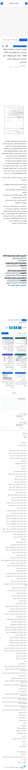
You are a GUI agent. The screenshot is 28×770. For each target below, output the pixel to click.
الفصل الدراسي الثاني (21, 658)
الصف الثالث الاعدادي (21, 555)
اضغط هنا (22, 261)
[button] (20, 327)
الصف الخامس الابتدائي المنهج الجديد (17, 611)
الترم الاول (23, 460)
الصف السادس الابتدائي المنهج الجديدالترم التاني (14, 650)
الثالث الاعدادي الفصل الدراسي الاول (17, 474)
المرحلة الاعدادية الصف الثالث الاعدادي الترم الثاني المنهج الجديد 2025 (14, 702)
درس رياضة (14, 3)
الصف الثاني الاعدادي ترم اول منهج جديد (16, 590)
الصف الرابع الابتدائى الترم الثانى (18, 621)
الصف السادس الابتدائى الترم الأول (18, 637)
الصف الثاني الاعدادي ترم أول (20, 46)
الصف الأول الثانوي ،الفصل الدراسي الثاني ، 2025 (14, 531)
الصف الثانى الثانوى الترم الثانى (18, 595)
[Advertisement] (14, 22)
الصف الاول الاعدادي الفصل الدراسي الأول (16, 515)
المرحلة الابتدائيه (22, 675)
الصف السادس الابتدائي (20, 635)
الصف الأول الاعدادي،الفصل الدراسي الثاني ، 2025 (14, 529)
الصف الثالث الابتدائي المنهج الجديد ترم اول (16, 549)
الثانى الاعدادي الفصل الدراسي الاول (17, 484)
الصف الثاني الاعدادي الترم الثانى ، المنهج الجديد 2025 (15, 584)
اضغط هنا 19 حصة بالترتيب (16, 276)
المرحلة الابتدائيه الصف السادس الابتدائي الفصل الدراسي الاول (15, 685)
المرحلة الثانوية (22, 712)
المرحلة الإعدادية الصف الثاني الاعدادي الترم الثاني (14, 709)
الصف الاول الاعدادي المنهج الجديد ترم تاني (16, 523)
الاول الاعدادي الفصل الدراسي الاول (17, 450)
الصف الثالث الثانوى (21, 568)
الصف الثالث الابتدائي (21, 542)
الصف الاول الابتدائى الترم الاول (18, 500)
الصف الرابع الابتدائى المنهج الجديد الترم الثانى (15, 629)
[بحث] (2, 3)
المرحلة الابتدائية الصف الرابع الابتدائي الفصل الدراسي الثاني (16, 669)
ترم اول (24, 741)
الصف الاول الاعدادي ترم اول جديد (18, 526)
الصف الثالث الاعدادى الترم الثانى (18, 557)
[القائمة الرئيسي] (26, 3)
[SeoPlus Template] (22, 767)
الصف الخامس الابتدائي (20, 603)
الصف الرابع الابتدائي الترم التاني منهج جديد (16, 619)
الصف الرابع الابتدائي (21, 616)
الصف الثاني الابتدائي (21, 570)
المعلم (24, 723)
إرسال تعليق (22, 398)
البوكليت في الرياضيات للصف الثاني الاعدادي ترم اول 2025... (8, 348)
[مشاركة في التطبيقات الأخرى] (6, 327)
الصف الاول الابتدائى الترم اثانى (18, 497)
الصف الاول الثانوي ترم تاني (19, 536)
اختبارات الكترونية (22, 445)
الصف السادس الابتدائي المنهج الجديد (17, 645)
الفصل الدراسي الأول (21, 653)
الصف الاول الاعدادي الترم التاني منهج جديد (16, 510)
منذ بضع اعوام (22, 345)
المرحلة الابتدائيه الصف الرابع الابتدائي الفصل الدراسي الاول (16, 681)
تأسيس (24, 736)
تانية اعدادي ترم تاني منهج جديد (18, 738)
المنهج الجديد (23, 725)
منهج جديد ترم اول (22, 762)
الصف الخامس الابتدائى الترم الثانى (17, 608)
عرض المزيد (5, 333)
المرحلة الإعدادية (22, 688)
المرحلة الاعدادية (22, 322)
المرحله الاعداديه (22, 720)
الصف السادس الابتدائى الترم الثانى (17, 642)
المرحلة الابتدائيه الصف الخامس (18, 678)
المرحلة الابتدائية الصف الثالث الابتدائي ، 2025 (15, 666)
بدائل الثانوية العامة (21, 733)
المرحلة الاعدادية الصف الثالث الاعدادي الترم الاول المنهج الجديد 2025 (14, 698)
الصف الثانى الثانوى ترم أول (19, 598)
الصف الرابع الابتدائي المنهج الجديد (18, 624)
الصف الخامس (22, 601)
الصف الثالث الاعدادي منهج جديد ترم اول (16, 565)
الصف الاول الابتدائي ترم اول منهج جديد (17, 505)
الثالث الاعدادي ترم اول (20, 476)
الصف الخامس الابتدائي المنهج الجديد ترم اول (15, 614)
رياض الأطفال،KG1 (21, 751)
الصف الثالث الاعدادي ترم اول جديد (17, 563)
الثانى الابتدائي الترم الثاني (20, 481)
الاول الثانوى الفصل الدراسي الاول (18, 455)
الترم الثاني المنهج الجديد (20, 471)
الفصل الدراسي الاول (21, 656)
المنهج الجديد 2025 (21, 728)
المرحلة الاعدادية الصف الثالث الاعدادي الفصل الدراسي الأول (15, 706)
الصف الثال (23, 539)
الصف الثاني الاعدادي (21, 578)
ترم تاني (24, 743)
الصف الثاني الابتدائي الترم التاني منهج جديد (16, 576)
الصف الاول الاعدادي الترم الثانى (18, 513)
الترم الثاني (23, 468)
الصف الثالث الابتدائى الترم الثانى (18, 544)
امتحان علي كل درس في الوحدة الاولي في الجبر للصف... (21, 383)
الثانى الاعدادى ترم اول (20, 492)
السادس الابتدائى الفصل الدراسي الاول (17, 495)
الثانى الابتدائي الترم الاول (20, 479)
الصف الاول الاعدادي (21, 508)
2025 (25, 437)
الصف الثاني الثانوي (21, 593)
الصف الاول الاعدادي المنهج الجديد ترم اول (16, 521)
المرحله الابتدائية (22, 715)
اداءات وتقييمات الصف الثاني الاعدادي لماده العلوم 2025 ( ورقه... (21, 348)
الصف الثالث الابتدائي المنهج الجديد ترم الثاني (15, 547)
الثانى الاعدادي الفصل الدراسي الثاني (17, 489)
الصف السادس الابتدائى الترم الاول (18, 640)
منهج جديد (23, 759)
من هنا (24, 268)
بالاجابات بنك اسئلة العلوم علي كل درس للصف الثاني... (22, 365)
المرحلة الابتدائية (22, 663)
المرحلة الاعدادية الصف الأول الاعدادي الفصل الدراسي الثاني (16, 694)
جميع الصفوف (22, 746)
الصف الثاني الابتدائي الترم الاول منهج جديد (16, 573)
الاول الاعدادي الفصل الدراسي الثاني (17, 453)
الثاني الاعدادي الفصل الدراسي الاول (17, 487)
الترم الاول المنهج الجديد (20, 463)
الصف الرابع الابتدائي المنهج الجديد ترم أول (16, 632)
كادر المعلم (23, 754)
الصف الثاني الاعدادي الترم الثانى (18, 581)
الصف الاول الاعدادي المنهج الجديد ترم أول (16, 518)
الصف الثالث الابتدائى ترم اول (19, 552)
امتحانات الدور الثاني (21, 730)
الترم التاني (23, 466)
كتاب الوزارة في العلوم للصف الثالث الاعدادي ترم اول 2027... (10, 39)
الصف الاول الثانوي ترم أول (19, 534)
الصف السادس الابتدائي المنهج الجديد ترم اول (15, 648)
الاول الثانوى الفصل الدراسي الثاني (18, 458)
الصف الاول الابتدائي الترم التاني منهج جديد (16, 502)
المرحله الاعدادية (22, 717)
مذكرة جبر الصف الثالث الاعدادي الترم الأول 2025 (14, 757)
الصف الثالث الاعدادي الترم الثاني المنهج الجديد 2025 (13, 560)
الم (25, 661)
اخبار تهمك (23, 442)
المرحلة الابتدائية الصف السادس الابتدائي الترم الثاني (13, 673)
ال (25, 447)
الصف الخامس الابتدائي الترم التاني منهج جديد (15, 606)
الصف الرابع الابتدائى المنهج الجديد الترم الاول (15, 627)
